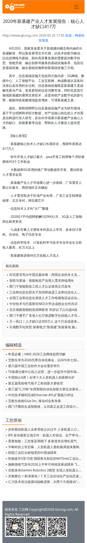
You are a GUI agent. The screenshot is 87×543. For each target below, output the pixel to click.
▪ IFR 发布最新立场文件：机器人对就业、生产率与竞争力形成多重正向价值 (44, 435)
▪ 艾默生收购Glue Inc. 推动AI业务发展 (33, 401)
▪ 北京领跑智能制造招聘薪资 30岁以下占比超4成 (42, 309)
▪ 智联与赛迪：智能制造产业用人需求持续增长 (40, 280)
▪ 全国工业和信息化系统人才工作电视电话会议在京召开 (44, 298)
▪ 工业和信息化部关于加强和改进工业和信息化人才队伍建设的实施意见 (44, 292)
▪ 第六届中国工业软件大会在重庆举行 (32, 366)
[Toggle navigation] (76, 7)
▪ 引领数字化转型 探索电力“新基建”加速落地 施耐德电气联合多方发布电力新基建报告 (44, 327)
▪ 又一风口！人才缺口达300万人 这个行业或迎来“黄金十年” (44, 321)
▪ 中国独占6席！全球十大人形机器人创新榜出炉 (40, 377)
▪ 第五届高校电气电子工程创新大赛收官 (34, 383)
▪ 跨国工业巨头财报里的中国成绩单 (31, 452)
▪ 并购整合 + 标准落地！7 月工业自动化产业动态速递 (43, 476)
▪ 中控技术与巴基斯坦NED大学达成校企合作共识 (42, 304)
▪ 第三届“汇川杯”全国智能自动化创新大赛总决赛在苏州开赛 (44, 389)
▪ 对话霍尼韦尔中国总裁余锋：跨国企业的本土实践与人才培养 (44, 274)
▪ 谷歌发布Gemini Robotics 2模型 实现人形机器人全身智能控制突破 (44, 470)
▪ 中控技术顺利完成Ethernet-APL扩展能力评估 (39, 395)
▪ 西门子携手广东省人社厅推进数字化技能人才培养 (44, 315)
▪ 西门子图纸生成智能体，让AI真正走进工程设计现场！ (44, 406)
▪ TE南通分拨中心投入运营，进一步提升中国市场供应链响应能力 (44, 371)
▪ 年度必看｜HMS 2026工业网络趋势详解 (35, 354)
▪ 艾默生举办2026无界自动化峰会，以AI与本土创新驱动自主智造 (44, 360)
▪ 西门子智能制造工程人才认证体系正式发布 (39, 286)
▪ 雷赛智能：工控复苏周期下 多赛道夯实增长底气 (41, 441)
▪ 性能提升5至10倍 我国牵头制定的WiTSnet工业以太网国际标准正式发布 (44, 458)
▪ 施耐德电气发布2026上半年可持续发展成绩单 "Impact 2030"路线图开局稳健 (44, 464)
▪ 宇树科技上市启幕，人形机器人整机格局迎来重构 (42, 447)
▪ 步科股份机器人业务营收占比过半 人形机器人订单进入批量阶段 (44, 429)
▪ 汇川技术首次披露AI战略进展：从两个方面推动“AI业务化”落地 (44, 481)
